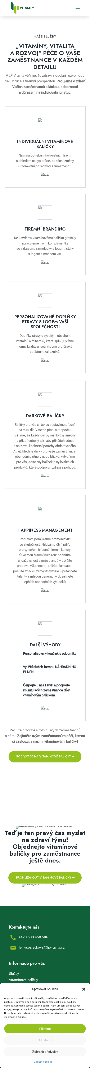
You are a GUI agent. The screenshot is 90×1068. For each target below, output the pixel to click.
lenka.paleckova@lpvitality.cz (42, 947)
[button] (84, 989)
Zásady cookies (43, 1061)
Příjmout (45, 1029)
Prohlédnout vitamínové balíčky (43, 877)
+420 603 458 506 (33, 937)
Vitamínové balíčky (23, 980)
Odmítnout (45, 1040)
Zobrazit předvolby (45, 1052)
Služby (14, 973)
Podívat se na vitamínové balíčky (43, 756)
